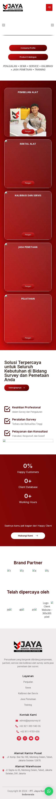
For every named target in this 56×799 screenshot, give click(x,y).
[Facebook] (37, 738)
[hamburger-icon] (49, 7)
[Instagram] (25, 738)
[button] (3, 25)
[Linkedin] (19, 738)
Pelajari (28, 131)
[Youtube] (31, 738)
